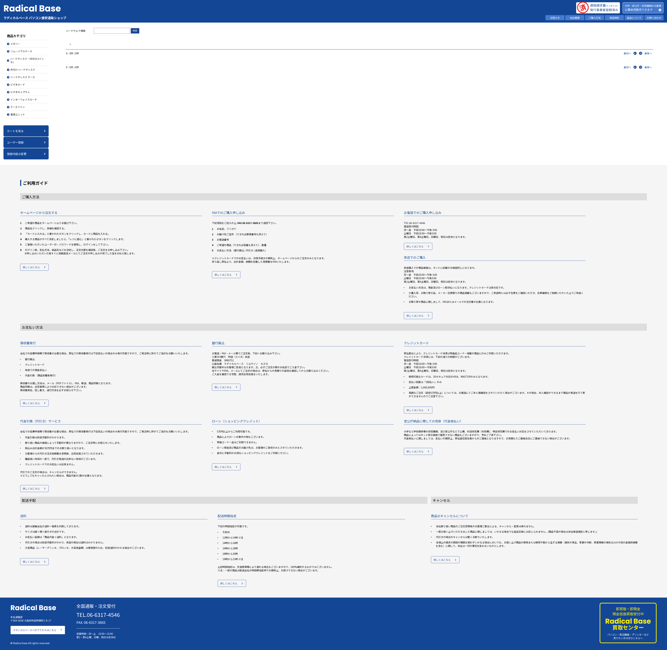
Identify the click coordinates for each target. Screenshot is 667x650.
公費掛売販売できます (639, 9)
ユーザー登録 (15, 142)
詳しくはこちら (31, 267)
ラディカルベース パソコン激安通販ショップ (34, 17)
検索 (135, 30)
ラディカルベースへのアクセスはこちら (34, 630)
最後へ (648, 53)
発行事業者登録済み (604, 9)
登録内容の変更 (16, 154)
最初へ (627, 53)
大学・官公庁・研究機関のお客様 (643, 5)
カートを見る (15, 131)
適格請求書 (603, 5)
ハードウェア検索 (75, 30)
